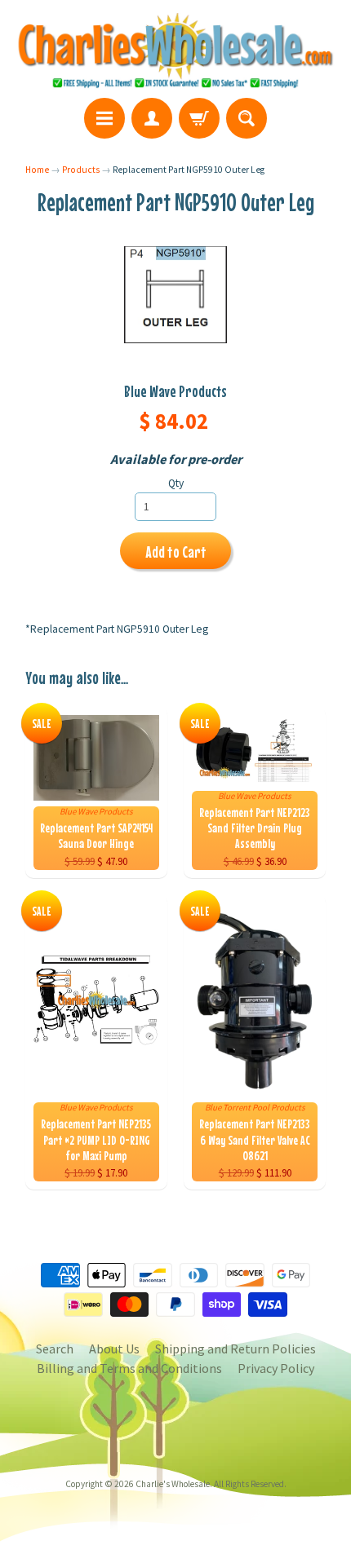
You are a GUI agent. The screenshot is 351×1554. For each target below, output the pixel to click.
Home (37, 169)
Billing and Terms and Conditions (129, 1368)
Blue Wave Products (175, 391)
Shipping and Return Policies (235, 1348)
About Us (114, 1348)
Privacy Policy (276, 1368)
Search (54, 1348)
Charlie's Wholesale (173, 1484)
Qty (176, 483)
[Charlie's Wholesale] (175, 51)
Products (81, 169)
